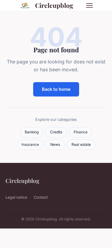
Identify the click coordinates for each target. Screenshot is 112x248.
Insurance (30, 144)
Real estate (81, 144)
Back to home (56, 89)
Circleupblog (54, 5)
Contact (41, 197)
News (55, 144)
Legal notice (16, 197)
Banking (32, 132)
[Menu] (89, 5)
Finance (81, 132)
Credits (56, 132)
